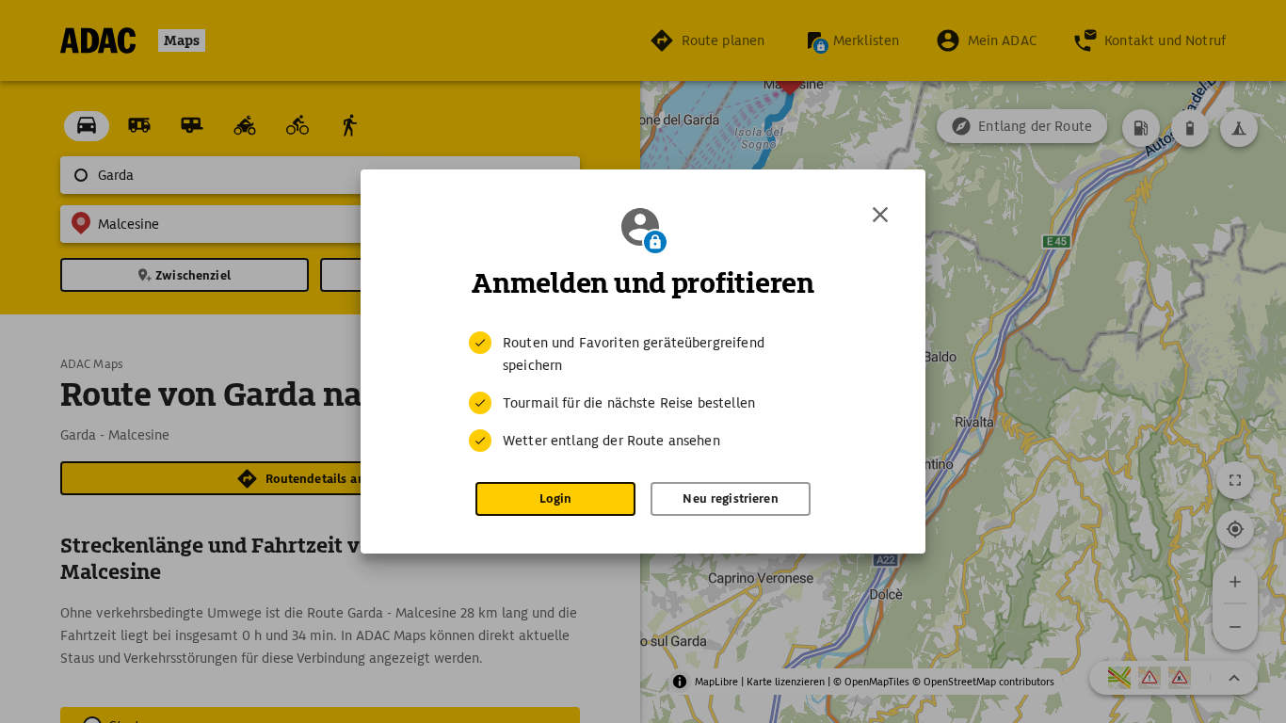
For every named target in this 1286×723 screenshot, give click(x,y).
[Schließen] (880, 214)
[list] (643, 391)
